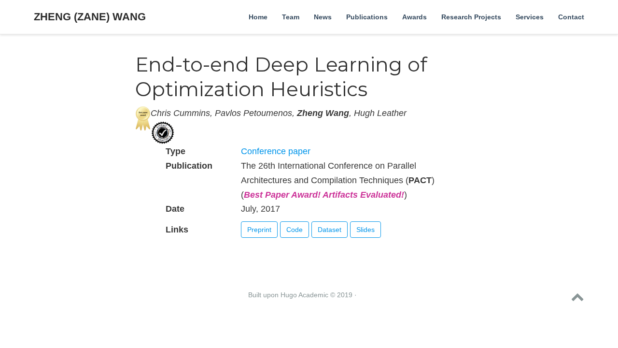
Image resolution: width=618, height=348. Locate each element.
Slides (365, 229)
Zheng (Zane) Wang (90, 17)
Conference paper (275, 151)
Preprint (259, 229)
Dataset (329, 229)
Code (294, 229)
